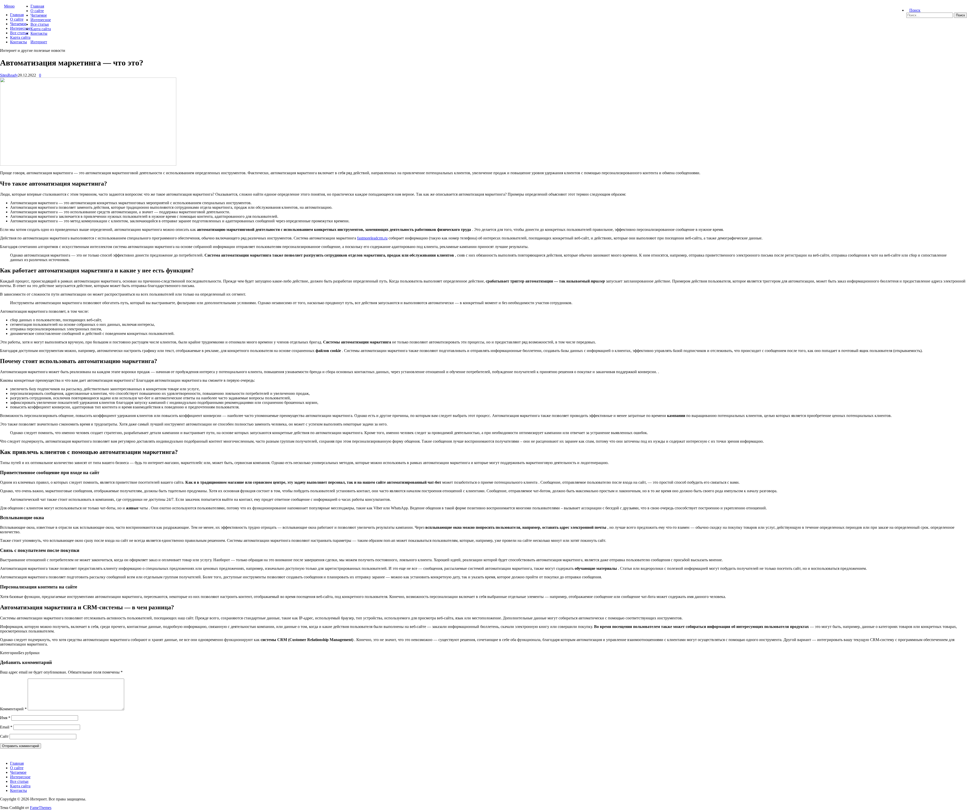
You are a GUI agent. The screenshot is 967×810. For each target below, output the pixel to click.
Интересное (20, 28)
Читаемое (18, 24)
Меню (9, 6)
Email (6, 727)
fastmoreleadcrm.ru (372, 238)
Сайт (4, 736)
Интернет (38, 42)
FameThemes (40, 807)
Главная (17, 15)
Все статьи (19, 33)
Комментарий (13, 709)
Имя (5, 718)
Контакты (18, 42)
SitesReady (9, 75)
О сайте (16, 19)
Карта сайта (20, 37)
